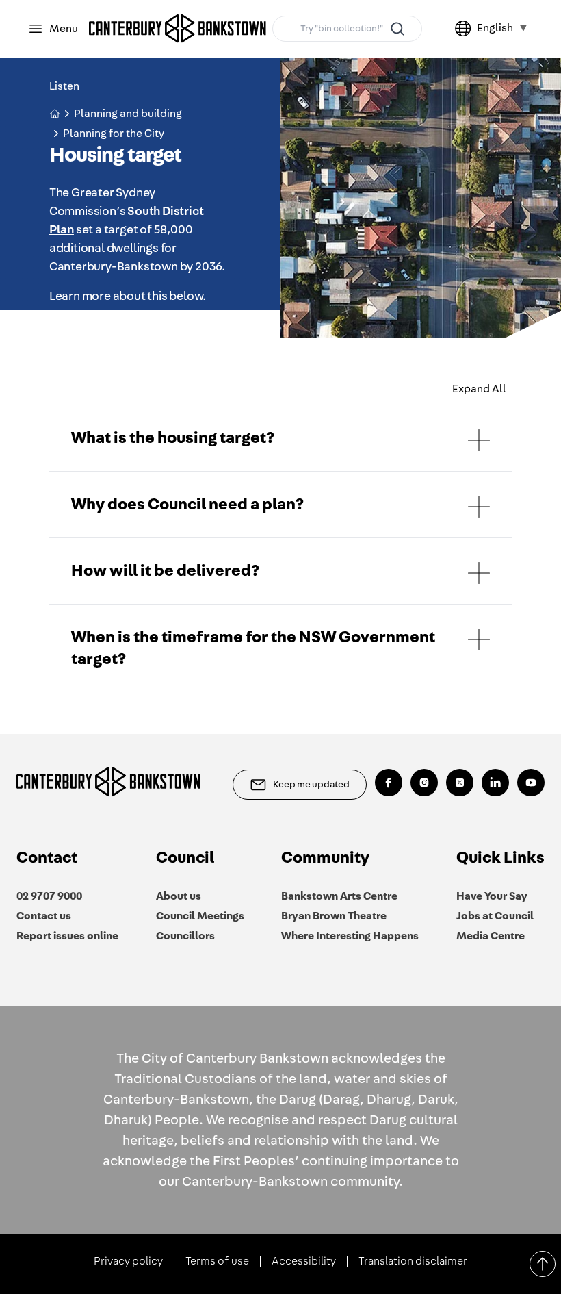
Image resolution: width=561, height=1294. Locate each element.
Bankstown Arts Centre (339, 896)
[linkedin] (495, 782)
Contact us (43, 916)
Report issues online (67, 935)
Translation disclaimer (412, 1261)
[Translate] (466, 28)
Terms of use (217, 1261)
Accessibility (304, 1261)
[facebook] (388, 782)
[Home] (178, 29)
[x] (459, 782)
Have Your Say (491, 896)
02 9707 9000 (49, 896)
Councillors (185, 935)
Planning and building (128, 113)
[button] (281, 438)
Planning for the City (113, 133)
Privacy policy (128, 1261)
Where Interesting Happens (350, 935)
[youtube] (531, 782)
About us (178, 896)
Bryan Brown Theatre (334, 916)
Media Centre (490, 935)
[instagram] (424, 782)
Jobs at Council (495, 916)
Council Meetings (200, 916)
